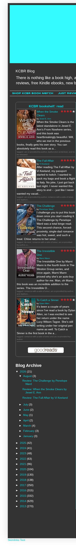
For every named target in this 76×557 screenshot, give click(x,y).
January (28, 436)
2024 (23, 448)
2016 (23, 490)
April (26, 420)
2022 (23, 458)
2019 (23, 474)
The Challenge (46, 205)
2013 (23, 506)
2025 (23, 442)
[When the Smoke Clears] (26, 138)
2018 (23, 479)
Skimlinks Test (16, 539)
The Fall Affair (45, 160)
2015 (23, 495)
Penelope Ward (46, 209)
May (26, 414)
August (28, 376)
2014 (23, 501)
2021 (23, 464)
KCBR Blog (25, 71)
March (27, 425)
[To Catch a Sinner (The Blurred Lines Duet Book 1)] (26, 325)
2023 (23, 453)
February (29, 430)
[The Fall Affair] (26, 187)
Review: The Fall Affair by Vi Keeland (45, 397)
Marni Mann (44, 258)
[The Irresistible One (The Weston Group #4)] (26, 276)
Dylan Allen (44, 303)
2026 (23, 371)
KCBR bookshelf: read (46, 106)
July (26, 404)
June (26, 409)
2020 (23, 469)
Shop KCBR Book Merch (32, 93)
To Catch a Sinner (48, 300)
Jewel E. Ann (45, 119)
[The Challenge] (26, 233)
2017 (23, 485)
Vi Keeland (44, 164)
